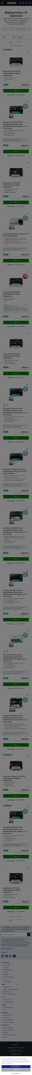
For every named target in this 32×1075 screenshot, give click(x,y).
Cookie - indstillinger (16, 1073)
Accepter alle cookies (16, 1066)
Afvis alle (16, 1069)
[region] (16, 1065)
